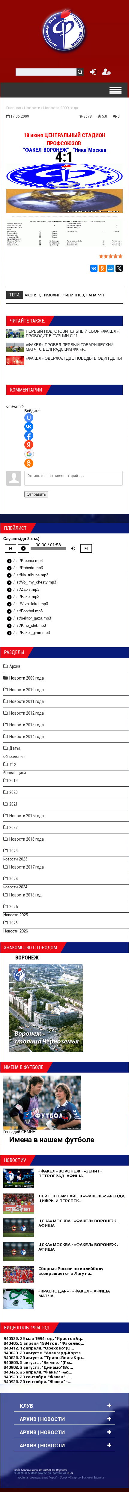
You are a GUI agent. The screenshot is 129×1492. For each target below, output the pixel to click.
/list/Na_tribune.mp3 (27, 575)
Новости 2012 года (26, 713)
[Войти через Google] (29, 454)
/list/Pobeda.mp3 (25, 568)
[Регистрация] (107, 73)
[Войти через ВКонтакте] (28, 426)
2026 (13, 923)
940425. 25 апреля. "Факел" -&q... (38, 1372)
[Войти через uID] (28, 417)
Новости (32, 108)
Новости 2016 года (26, 839)
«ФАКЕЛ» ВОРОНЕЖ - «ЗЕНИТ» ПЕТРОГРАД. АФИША (70, 1173)
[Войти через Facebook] (28, 435)
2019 (13, 780)
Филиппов (73, 295)
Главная (13, 108)
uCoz (70, 1473)
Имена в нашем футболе (51, 1140)
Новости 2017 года (26, 867)
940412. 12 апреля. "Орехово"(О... (39, 1348)
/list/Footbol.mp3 (25, 611)
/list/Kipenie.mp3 (25, 561)
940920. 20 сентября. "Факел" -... (37, 1381)
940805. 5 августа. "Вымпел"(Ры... (39, 1362)
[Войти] (92, 73)
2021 (13, 804)
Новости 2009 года (60, 108)
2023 (13, 851)
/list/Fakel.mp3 (23, 597)
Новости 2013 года (26, 725)
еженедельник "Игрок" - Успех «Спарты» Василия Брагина (67, 1477)
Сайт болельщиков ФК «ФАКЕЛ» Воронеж (40, 1470)
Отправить (36, 494)
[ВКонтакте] (94, 268)
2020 (13, 792)
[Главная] (64, 30)
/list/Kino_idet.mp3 (26, 626)
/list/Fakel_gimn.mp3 (28, 633)
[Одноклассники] (102, 268)
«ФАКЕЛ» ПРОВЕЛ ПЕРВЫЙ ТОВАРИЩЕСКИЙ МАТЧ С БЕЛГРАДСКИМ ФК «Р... (69, 347)
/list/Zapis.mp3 (23, 590)
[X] (119, 268)
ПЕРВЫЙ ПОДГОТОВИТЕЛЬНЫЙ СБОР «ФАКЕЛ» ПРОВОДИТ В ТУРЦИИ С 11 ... (72, 333)
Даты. (15, 748)
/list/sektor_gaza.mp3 (29, 618)
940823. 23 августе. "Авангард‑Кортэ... (44, 1352)
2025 (13, 906)
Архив (14, 666)
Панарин (95, 295)
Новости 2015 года (26, 815)
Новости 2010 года (26, 689)
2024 (13, 878)
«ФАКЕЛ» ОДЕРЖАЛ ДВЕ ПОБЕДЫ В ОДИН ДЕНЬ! (74, 358)
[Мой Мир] (110, 268)
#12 (12, 764)
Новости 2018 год (25, 895)
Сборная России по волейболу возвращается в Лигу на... (70, 1271)
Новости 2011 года (26, 701)
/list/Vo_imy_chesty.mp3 (31, 582)
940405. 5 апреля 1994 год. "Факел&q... (44, 1343)
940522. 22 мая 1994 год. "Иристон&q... (44, 1338)
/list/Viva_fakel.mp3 (27, 604)
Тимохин (51, 295)
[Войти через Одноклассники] (28, 463)
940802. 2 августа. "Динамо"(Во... (38, 1367)
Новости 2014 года (26, 736)
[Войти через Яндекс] (28, 444)
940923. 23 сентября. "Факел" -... (37, 1376)
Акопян (32, 295)
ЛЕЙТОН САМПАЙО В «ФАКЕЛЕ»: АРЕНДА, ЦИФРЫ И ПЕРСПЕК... (82, 1198)
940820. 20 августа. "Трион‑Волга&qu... (45, 1357)
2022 (13, 827)
